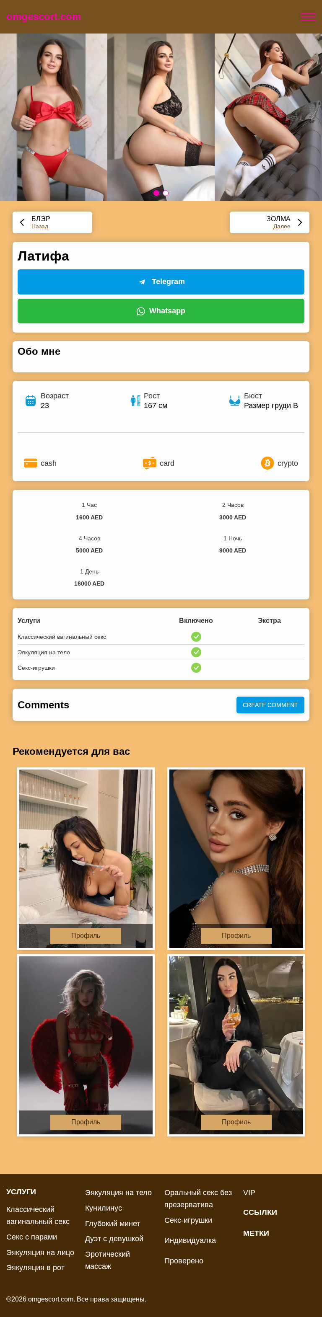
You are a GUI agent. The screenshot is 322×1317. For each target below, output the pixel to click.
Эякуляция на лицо (40, 1252)
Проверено (183, 1261)
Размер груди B (271, 405)
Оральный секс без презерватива (198, 1198)
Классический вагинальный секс (38, 1215)
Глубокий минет (112, 1223)
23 (45, 405)
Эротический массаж (107, 1260)
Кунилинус (103, 1208)
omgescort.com (43, 16)
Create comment (270, 705)
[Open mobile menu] (308, 17)
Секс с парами (31, 1237)
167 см (155, 405)
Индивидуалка (190, 1240)
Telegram (168, 281)
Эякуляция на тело (118, 1192)
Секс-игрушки (188, 1220)
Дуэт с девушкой (114, 1238)
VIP (249, 1192)
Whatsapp (167, 311)
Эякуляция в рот (35, 1267)
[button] (156, 193)
